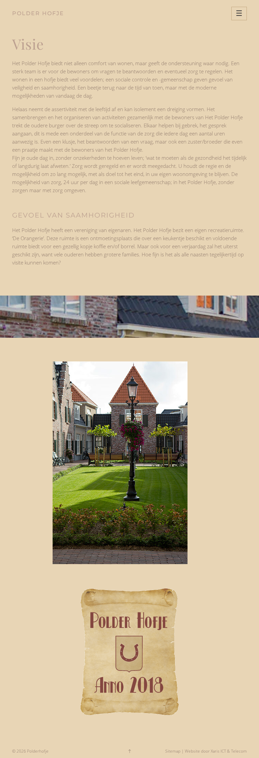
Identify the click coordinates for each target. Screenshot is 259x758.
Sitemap (172, 751)
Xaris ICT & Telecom (229, 751)
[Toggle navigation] (239, 13)
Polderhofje (38, 751)
